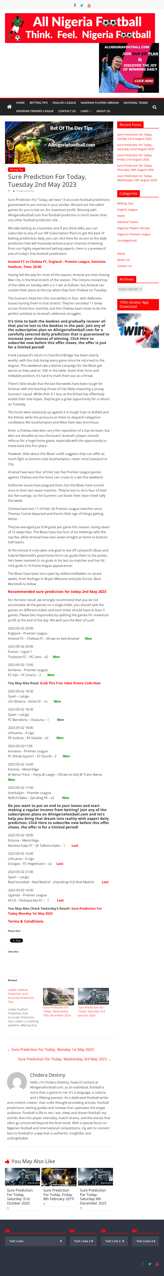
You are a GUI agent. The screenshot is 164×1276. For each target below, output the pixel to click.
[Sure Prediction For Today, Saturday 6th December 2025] (95, 1170)
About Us (103, 111)
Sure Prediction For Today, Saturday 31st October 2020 (20, 1197)
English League (64, 103)
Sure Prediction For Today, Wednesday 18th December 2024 (57, 1011)
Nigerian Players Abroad (100, 103)
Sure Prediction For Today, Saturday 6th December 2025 (93, 1197)
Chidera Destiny (25, 191)
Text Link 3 (115, 1241)
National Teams (136, 103)
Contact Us (67, 111)
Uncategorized (127, 240)
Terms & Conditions (25, 921)
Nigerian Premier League (35, 111)
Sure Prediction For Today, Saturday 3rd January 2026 (91, 1011)
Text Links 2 (83, 1241)
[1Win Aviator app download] (138, 315)
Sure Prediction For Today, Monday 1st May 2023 (50, 1049)
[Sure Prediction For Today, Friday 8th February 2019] (59, 1170)
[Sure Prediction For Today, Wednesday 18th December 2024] (58, 997)
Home (20, 103)
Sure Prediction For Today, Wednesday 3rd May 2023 (64, 1059)
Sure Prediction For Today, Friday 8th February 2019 (58, 1194)
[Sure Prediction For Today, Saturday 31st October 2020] (22, 1170)
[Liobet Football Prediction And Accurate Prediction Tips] (25, 1007)
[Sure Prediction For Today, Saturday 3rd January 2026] (93, 997)
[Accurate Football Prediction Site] (9, 107)
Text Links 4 (146, 1241)
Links (85, 111)
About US (123, 260)
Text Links (35, 1241)
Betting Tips (39, 103)
